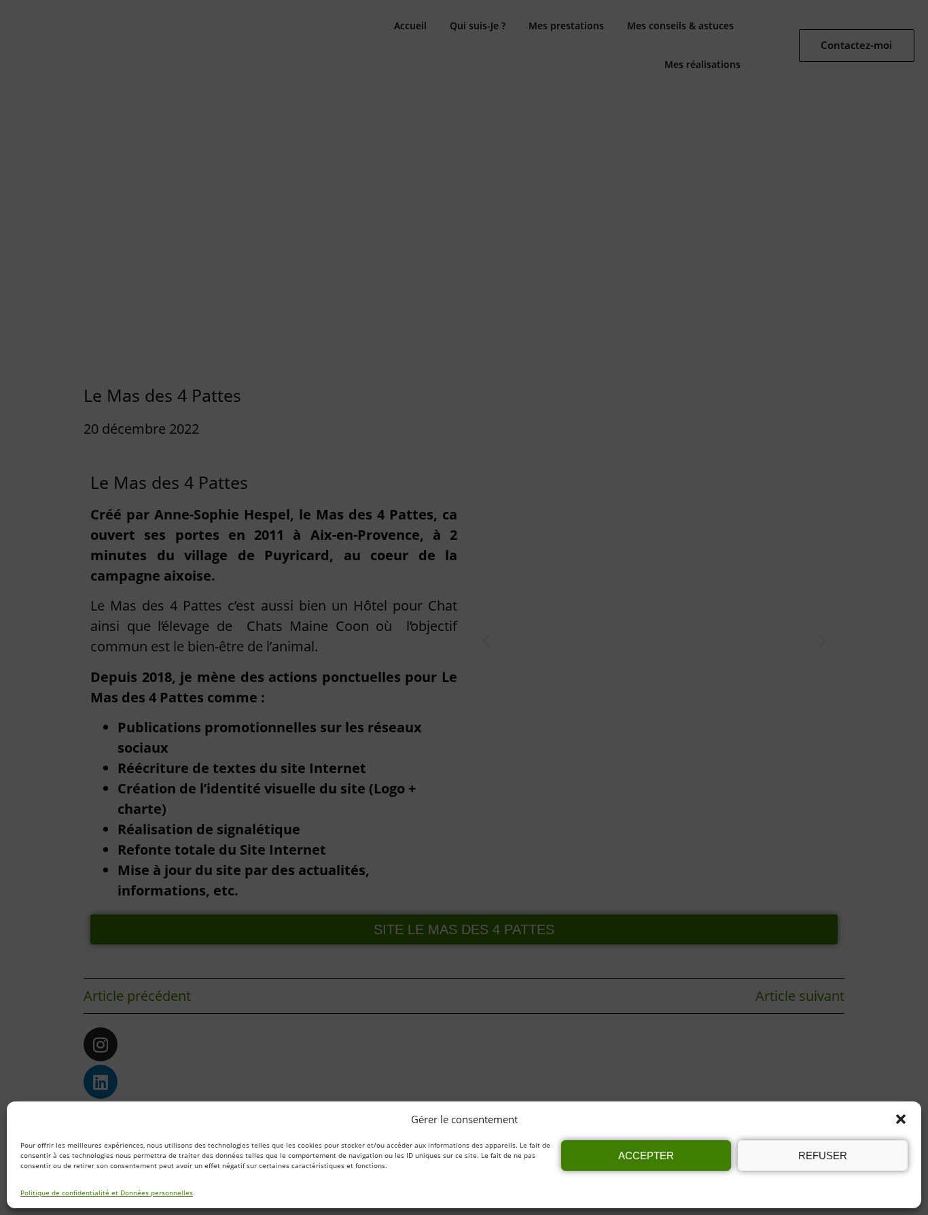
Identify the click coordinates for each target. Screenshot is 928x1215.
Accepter (646, 1155)
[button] (901, 1119)
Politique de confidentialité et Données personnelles (106, 1192)
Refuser (822, 1155)
